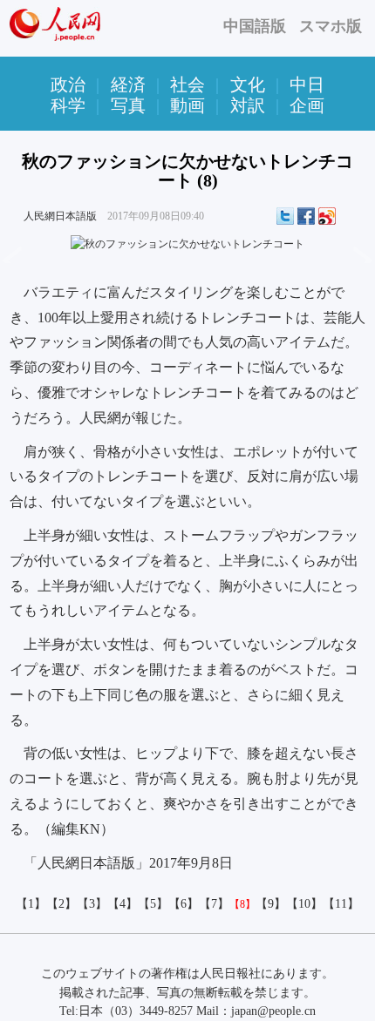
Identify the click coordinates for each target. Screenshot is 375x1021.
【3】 (92, 903)
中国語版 (254, 26)
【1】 (31, 903)
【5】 (153, 903)
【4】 (122, 903)
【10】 (304, 903)
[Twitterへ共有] (285, 216)
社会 (187, 84)
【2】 (61, 903)
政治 (68, 84)
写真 (128, 105)
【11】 (341, 903)
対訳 (247, 105)
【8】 (242, 904)
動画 (187, 105)
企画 (307, 105)
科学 (68, 105)
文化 (247, 84)
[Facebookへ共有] (306, 216)
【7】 (214, 903)
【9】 (271, 903)
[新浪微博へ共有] (327, 216)
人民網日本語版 (60, 216)
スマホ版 (330, 26)
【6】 (183, 903)
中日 (307, 84)
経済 (128, 84)
